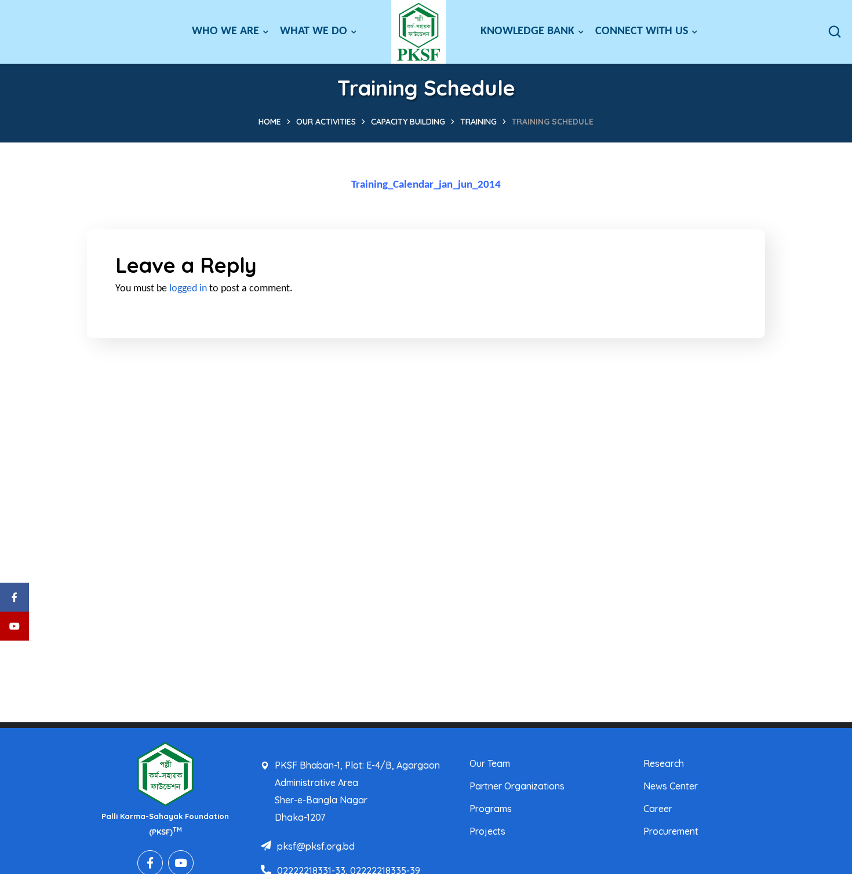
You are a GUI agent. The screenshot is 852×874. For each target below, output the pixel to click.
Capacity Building (408, 121)
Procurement (670, 831)
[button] (834, 32)
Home (269, 121)
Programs (490, 808)
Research (663, 763)
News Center (670, 786)
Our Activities (326, 121)
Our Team (489, 763)
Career (657, 808)
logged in (188, 288)
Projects (487, 831)
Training (478, 121)
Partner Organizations (517, 786)
